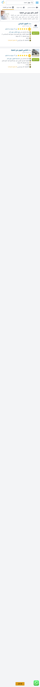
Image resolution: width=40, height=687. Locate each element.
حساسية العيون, (16, 59)
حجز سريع (35, 33)
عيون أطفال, (17, 32)
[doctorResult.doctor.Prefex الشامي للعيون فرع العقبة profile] (35, 53)
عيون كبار (11, 32)
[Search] (20, 2)
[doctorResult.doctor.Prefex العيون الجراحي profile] (35, 26)
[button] (19, 2)
